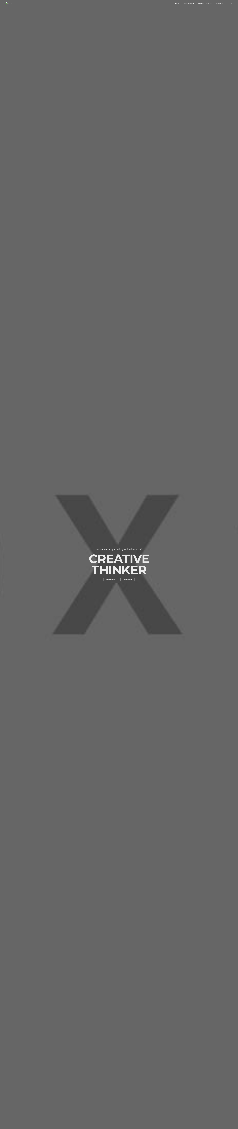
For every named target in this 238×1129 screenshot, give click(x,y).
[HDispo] (9, 3)
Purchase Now (127, 579)
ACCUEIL (177, 3)
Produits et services (205, 3)
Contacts (219, 3)
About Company (111, 579)
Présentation (189, 3)
